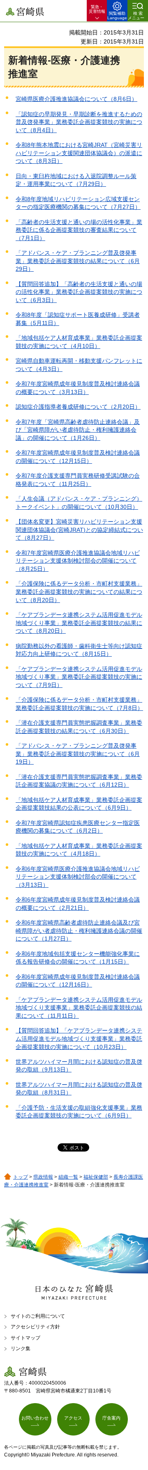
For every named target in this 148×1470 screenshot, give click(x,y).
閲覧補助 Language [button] (117, 15)
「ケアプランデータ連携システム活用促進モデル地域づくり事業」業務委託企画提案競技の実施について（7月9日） (79, 677)
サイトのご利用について (38, 1316)
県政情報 (43, 1177)
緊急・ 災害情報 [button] (97, 9)
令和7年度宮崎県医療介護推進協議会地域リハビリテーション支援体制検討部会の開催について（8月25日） (78, 561)
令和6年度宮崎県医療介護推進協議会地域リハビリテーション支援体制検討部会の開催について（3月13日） (78, 877)
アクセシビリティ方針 (35, 1327)
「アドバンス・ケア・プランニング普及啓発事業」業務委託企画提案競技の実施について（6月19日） (78, 753)
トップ (20, 1177)
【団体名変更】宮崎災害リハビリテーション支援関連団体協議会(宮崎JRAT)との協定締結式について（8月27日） (79, 529)
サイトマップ (25, 1338)
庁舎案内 (111, 1417)
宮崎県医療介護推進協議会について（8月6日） (76, 99)
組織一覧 (68, 1177)
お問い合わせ (35, 1417)
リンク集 (20, 1348)
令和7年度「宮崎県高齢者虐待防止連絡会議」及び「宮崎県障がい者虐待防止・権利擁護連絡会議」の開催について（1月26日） (78, 430)
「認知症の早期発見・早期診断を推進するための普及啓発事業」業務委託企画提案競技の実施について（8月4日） (79, 122)
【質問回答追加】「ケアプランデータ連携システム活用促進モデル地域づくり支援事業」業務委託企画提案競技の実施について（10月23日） (79, 1038)
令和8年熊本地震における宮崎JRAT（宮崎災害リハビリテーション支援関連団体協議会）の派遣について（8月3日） (79, 153)
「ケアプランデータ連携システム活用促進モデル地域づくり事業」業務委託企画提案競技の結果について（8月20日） (79, 622)
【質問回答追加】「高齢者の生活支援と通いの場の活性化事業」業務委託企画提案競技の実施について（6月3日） (79, 292)
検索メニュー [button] (136, 15)
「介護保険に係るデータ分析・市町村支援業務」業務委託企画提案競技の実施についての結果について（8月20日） (79, 591)
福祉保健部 (95, 1177)
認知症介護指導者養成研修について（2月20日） (78, 406)
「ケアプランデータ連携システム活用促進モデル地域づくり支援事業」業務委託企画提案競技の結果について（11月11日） (79, 1007)
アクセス (73, 1417)
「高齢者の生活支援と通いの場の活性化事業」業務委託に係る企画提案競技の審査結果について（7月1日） (79, 230)
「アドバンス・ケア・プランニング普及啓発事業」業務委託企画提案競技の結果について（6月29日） (78, 261)
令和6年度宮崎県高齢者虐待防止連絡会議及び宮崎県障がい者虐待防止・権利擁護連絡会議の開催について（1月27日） (79, 930)
